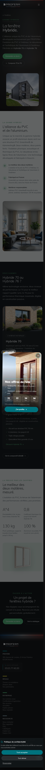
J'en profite (20, 411)
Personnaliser (7, 763)
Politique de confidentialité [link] (15, 742)
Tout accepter (22, 752)
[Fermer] (37, 357)
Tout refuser (22, 758)
